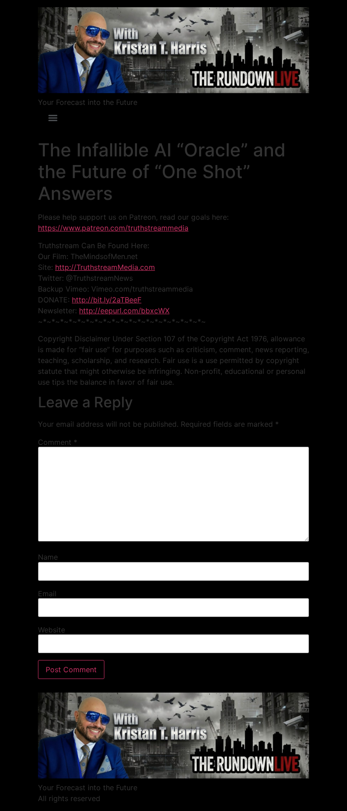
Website (51, 629)
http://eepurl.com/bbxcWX (124, 310)
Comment (57, 442)
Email (47, 593)
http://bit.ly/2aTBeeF (106, 299)
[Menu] (53, 118)
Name (48, 557)
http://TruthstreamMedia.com (105, 267)
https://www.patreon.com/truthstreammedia (113, 227)
